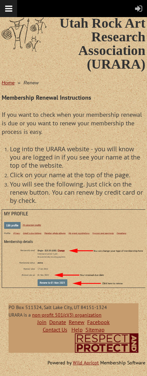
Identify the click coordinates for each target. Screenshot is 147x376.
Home (8, 82)
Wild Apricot (86, 363)
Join (41, 322)
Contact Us (55, 329)
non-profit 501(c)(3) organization (67, 315)
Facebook (98, 322)
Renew (76, 322)
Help (77, 329)
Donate (57, 322)
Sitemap (95, 329)
